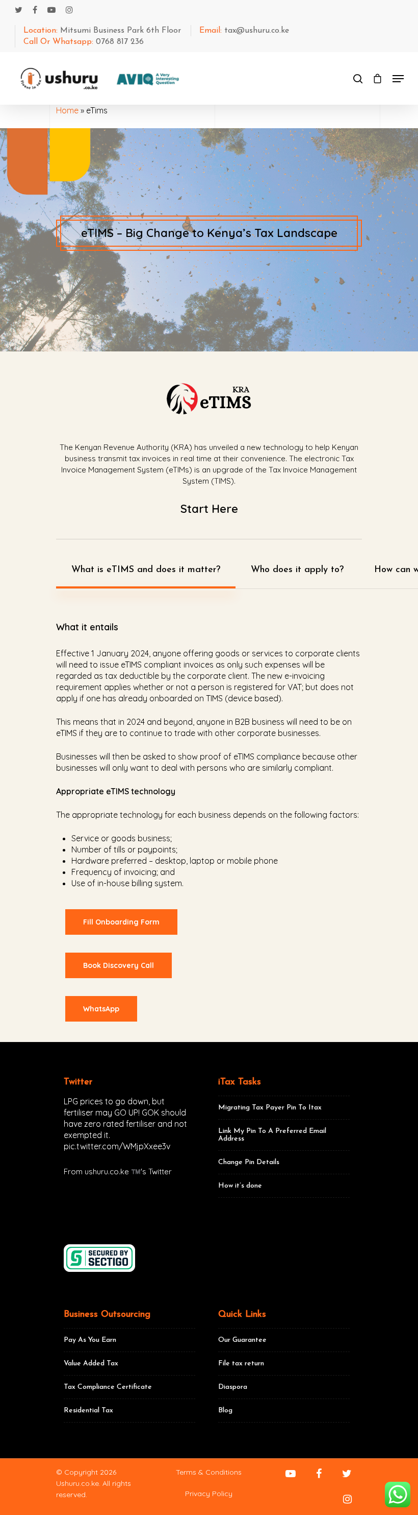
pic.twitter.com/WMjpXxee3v (117, 1146)
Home (67, 110)
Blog (225, 1410)
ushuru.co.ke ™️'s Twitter (128, 1171)
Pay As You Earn (90, 1340)
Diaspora (232, 1387)
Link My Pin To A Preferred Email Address (272, 1135)
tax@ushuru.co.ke (244, 31)
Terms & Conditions (209, 1472)
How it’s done (240, 1186)
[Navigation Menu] (398, 79)
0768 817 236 (83, 42)
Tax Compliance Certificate (108, 1387)
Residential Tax (88, 1410)
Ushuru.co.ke (77, 1483)
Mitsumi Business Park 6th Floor (102, 31)
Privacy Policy (208, 1493)
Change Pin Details (248, 1162)
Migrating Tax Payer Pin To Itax (270, 1107)
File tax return (241, 1363)
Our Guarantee (242, 1340)
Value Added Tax (91, 1363)
